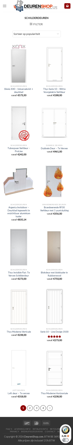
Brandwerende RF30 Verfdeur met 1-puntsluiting (54, 209)
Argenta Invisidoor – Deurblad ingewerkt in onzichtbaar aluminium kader (18, 212)
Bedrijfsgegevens (32, 431)
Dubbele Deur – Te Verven (54, 148)
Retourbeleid (58, 429)
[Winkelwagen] (67, 6)
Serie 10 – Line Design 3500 (54, 331)
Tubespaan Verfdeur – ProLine (18, 150)
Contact (50, 431)
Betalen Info (40, 429)
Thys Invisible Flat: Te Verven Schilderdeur (19, 274)
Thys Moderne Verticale (19, 331)
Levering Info (22, 429)
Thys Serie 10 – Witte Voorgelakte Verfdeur (54, 90)
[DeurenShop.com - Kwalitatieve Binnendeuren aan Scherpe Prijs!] (35, 6)
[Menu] (5, 6)
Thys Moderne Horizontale (54, 393)
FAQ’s (9, 429)
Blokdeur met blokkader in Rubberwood (54, 274)
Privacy (14, 431)
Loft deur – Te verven (19, 393)
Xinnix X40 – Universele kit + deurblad (18, 90)
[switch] (65, 440)
